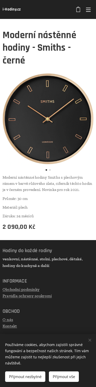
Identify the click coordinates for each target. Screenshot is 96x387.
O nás (8, 319)
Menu (88, 9)
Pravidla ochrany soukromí (27, 295)
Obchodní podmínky (21, 289)
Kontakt (10, 326)
